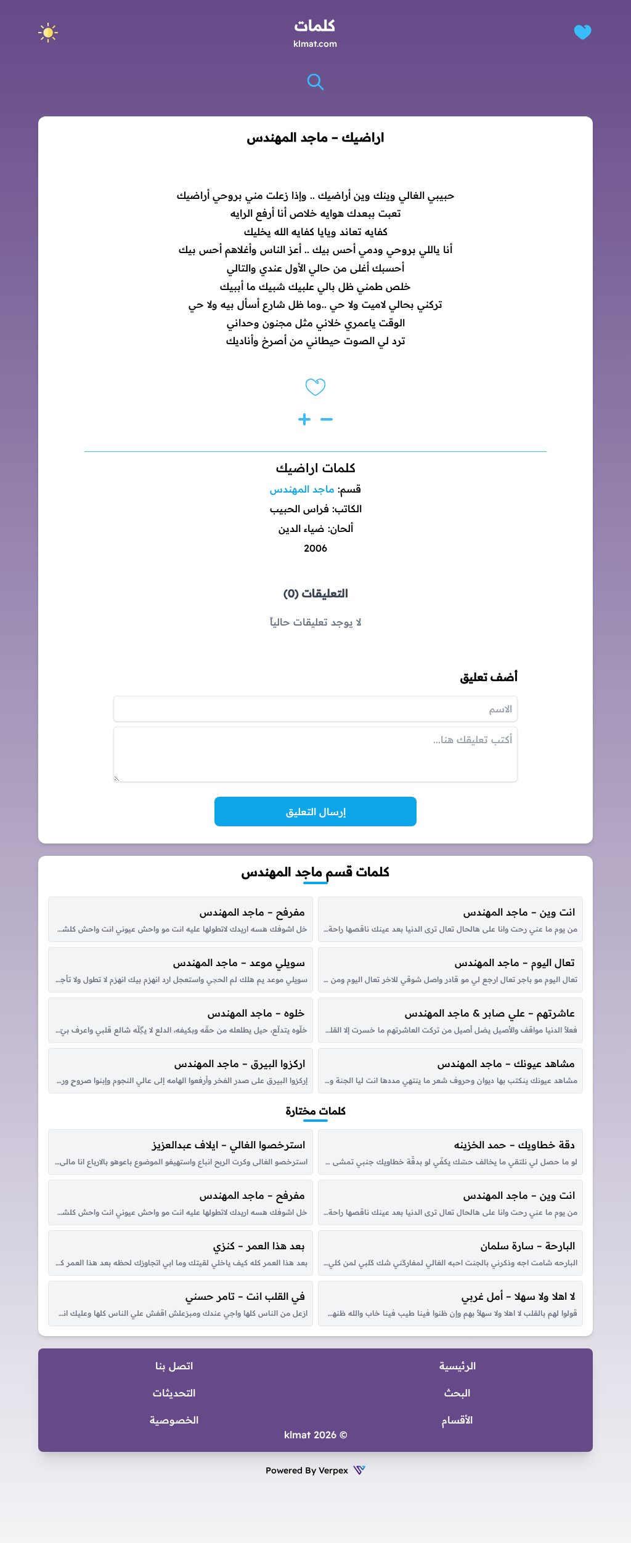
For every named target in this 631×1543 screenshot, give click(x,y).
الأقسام (457, 1420)
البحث (457, 1393)
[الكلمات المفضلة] (582, 32)
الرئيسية (457, 1366)
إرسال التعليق (316, 811)
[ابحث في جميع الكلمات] (315, 82)
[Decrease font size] (326, 419)
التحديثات (174, 1393)
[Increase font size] (304, 419)
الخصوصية (174, 1420)
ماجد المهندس (302, 489)
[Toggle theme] (48, 32)
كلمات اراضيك (316, 467)
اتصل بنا (174, 1366)
